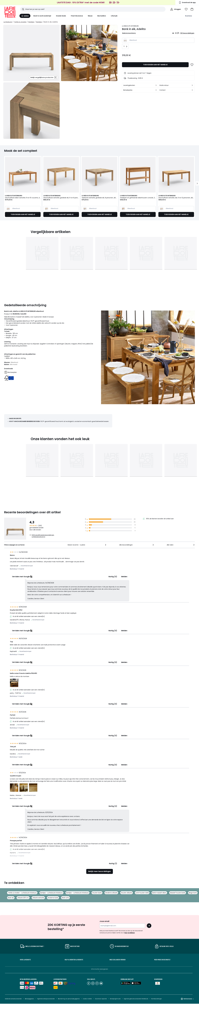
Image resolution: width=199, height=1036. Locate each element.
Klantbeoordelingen (156, 999)
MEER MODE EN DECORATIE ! (162, 960)
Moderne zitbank (111, 893)
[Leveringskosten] (156, 85)
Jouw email (104, 921)
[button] (191, 9)
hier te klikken (129, 933)
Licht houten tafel (142, 893)
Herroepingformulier (115, 999)
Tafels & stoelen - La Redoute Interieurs (22, 893)
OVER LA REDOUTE (25, 960)
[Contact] (192, 90)
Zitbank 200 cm (23, 898)
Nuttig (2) (113, 806)
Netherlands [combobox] (188, 999)
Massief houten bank (177, 893)
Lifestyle (114, 16)
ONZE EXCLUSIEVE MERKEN (117, 960)
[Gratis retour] (192, 85)
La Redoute (8, 22)
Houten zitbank (126, 893)
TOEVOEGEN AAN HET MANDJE (155, 64)
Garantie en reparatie (101, 999)
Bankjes (31, 22)
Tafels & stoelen (20, 22)
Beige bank (193, 893)
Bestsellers (101, 16)
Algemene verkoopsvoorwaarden (46, 999)
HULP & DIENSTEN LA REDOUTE (74, 960)
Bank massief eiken (159, 893)
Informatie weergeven (99, 969)
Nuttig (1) (113, 863)
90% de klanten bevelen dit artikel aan (160, 519)
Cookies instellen (87, 999)
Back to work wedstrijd (42, 16)
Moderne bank (53, 898)
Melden (124, 576)
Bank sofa (65, 898)
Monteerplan (12, 372)
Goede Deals (61, 16)
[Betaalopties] (156, 90)
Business (188, 16)
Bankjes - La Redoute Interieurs (51, 893)
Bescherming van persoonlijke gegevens (69, 999)
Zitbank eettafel (38, 898)
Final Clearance (77, 16)
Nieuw (90, 16)
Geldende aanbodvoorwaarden (13, 999)
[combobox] (87, 545)
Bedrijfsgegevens (29, 999)
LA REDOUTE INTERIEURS (130, 26)
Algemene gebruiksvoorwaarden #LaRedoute (136, 999)
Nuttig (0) (113, 576)
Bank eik (11, 898)
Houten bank (97, 893)
